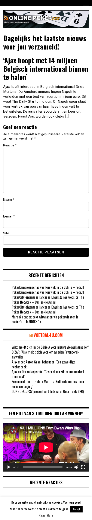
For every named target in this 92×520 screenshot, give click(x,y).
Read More (46, 515)
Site (6, 233)
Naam (8, 199)
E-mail (9, 216)
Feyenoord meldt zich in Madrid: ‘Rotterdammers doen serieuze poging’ (48, 384)
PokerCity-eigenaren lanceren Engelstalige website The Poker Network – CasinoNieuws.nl (48, 300)
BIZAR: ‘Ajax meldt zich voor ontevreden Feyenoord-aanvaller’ (45, 354)
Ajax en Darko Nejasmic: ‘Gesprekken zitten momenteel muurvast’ (48, 374)
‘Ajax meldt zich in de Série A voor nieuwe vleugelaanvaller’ (50, 347)
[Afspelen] (9, 467)
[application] (46, 447)
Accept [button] (76, 509)
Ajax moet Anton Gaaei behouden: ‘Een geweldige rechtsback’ (43, 364)
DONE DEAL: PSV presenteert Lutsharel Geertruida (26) (48, 391)
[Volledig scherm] (83, 467)
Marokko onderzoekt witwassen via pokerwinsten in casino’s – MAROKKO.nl (45, 319)
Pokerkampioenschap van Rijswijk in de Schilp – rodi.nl (48, 287)
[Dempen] (76, 467)
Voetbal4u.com (48, 335)
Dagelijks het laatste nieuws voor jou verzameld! (44, 42)
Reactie (10, 145)
